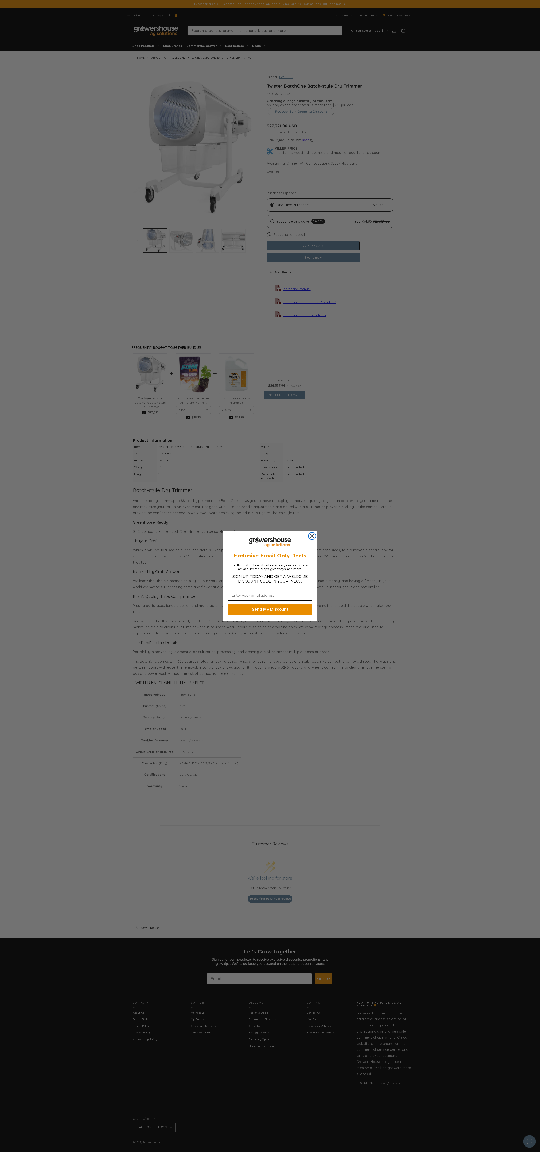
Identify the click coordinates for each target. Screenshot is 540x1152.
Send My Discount (270, 609)
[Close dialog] (312, 536)
